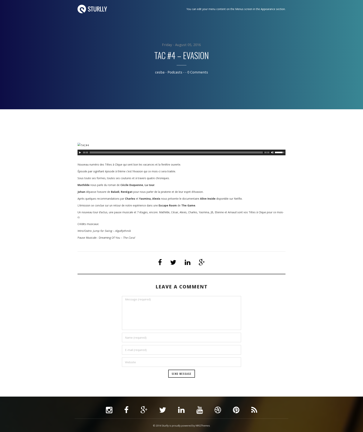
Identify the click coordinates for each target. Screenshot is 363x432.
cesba (159, 72)
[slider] (280, 152)
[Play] (79, 152)
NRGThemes (203, 425)
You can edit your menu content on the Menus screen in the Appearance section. (235, 9)
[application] (181, 152)
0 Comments (197, 72)
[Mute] (272, 152)
